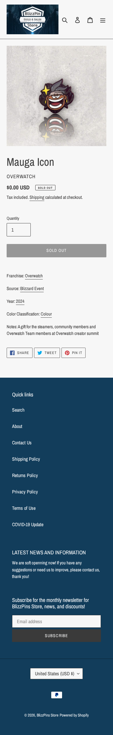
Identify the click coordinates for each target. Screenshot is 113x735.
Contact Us (22, 442)
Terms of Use (24, 508)
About (17, 426)
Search (18, 409)
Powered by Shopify (74, 715)
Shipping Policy (26, 459)
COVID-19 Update (27, 524)
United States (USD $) (54, 673)
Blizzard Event (32, 288)
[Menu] (102, 19)
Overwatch (34, 275)
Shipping (37, 197)
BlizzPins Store (47, 715)
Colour (46, 314)
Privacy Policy (25, 491)
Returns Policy (25, 475)
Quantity (13, 218)
